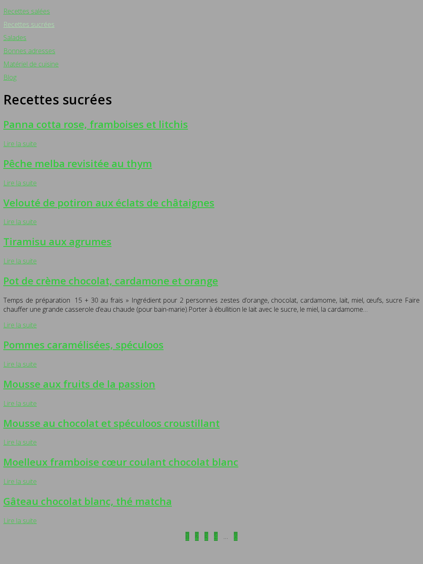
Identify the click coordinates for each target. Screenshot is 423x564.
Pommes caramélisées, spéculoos (83, 344)
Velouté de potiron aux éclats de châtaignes (108, 202)
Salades (14, 37)
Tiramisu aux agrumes (57, 241)
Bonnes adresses (29, 50)
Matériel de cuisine (31, 64)
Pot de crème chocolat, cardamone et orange (110, 280)
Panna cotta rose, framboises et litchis (95, 124)
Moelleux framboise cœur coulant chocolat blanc (120, 462)
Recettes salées (26, 11)
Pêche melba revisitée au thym (77, 163)
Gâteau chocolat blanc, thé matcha (87, 501)
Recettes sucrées (29, 24)
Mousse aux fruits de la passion (79, 384)
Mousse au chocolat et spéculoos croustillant (111, 423)
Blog (10, 77)
